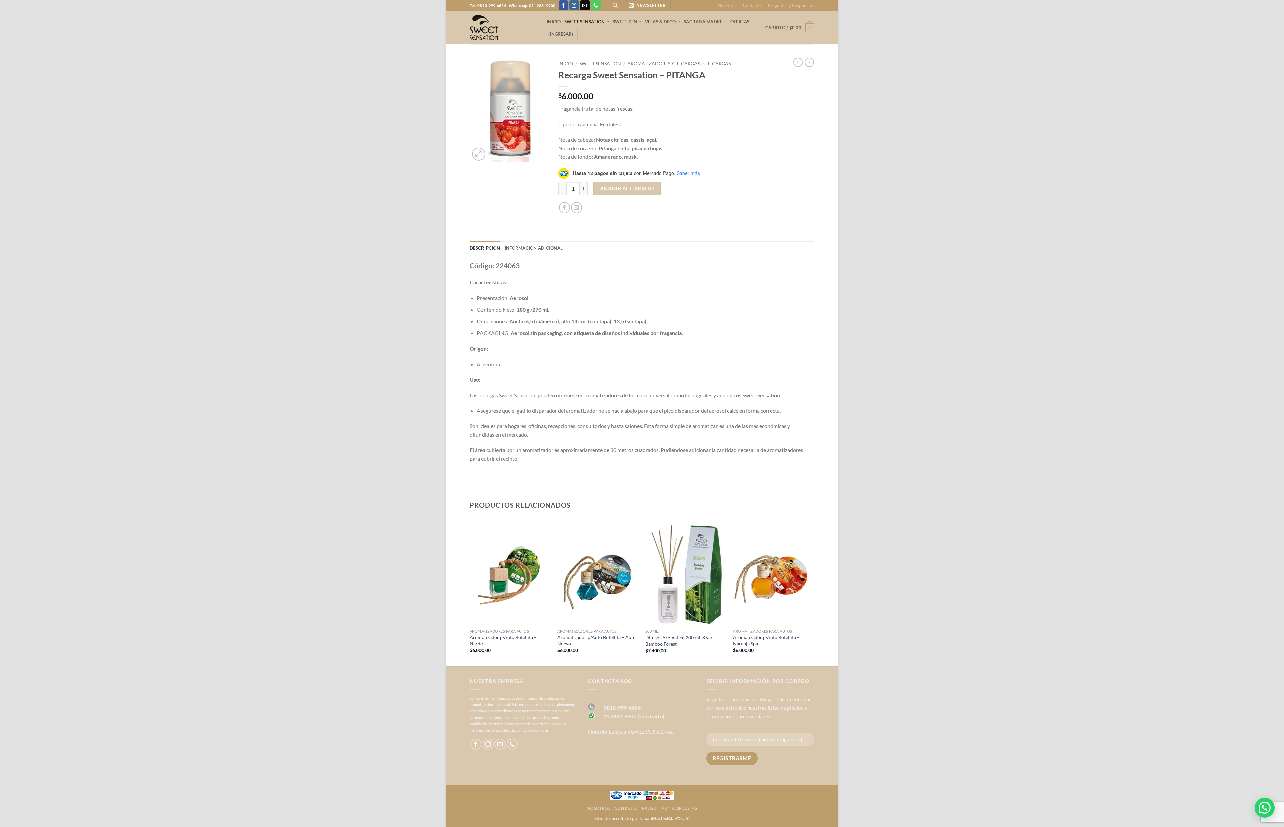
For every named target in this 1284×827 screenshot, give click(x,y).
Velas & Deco (660, 21)
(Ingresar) (560, 34)
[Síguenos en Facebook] (563, 5)
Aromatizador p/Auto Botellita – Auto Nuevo (596, 640)
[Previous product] (809, 62)
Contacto (752, 5)
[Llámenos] (595, 5)
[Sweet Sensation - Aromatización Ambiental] (503, 27)
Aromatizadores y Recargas (663, 63)
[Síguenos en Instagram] (574, 5)
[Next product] (798, 62)
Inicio (554, 21)
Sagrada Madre (703, 21)
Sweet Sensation (584, 21)
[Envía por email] (576, 207)
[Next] (814, 591)
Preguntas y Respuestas (791, 5)
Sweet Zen (625, 21)
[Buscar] (615, 5)
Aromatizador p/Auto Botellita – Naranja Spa (766, 640)
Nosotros (726, 5)
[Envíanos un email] (585, 5)
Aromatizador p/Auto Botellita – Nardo (503, 640)
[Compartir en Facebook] (564, 207)
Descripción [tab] (485, 248)
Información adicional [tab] (534, 248)
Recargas (718, 63)
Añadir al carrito (627, 188)
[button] (648, 5)
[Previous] (470, 591)
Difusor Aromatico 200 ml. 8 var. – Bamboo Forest (681, 641)
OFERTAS (740, 21)
